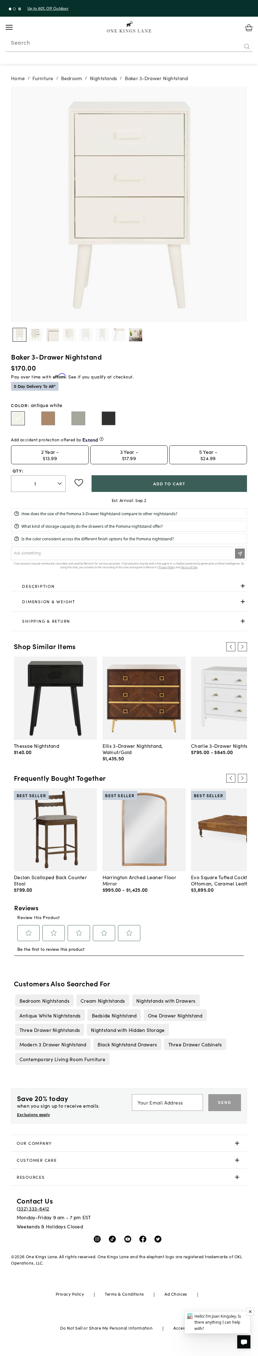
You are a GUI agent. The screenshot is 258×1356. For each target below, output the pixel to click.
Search (20, 42)
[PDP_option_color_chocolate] (48, 418)
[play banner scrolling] (19, 9)
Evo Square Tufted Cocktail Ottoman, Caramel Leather (222, 880)
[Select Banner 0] (10, 9)
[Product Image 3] (69, 335)
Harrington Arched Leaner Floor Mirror (139, 880)
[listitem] (44, 1000)
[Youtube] (129, 1239)
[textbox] (38, 483)
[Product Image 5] (102, 335)
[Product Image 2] (52, 335)
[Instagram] (99, 1239)
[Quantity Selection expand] (60, 483)
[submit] (247, 47)
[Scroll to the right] (242, 646)
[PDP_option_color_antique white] (18, 418)
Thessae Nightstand (36, 745)
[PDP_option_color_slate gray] (78, 418)
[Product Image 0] (19, 335)
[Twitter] (159, 1239)
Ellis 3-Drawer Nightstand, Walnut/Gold (133, 748)
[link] (129, 586)
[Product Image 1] (36, 335)
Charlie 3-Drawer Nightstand (224, 745)
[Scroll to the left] (230, 646)
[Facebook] (144, 1239)
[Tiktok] (114, 1239)
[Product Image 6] (119, 335)
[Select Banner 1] (14, 9)
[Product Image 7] (136, 335)
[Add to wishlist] (79, 483)
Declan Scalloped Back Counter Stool (50, 880)
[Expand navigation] (14, 27)
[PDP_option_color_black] (108, 418)
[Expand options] (243, 586)
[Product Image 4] (86, 335)
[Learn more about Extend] (101, 439)
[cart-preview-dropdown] (248, 27)
